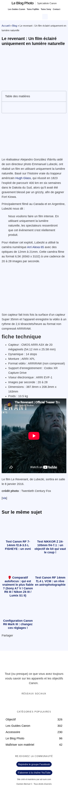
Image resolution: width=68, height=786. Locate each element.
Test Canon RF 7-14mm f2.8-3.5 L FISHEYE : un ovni (18, 545)
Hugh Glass (23, 178)
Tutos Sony (46, 9)
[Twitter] (30, 702)
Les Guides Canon (16, 9)
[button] (45, 16)
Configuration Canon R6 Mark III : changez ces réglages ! (18, 624)
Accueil (6, 25)
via (4, 498)
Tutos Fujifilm (33, 9)
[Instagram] (44, 702)
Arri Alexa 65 (35, 247)
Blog (14, 25)
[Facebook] (24, 702)
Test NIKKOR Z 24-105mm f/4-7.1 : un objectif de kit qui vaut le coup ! (50, 547)
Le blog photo (23, 3)
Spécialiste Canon (47, 3)
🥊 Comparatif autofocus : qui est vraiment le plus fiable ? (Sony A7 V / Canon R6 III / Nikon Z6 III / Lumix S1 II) (18, 586)
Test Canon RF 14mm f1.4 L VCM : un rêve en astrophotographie (50, 581)
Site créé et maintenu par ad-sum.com (34, 779)
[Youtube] (37, 702)
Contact (56, 9)
